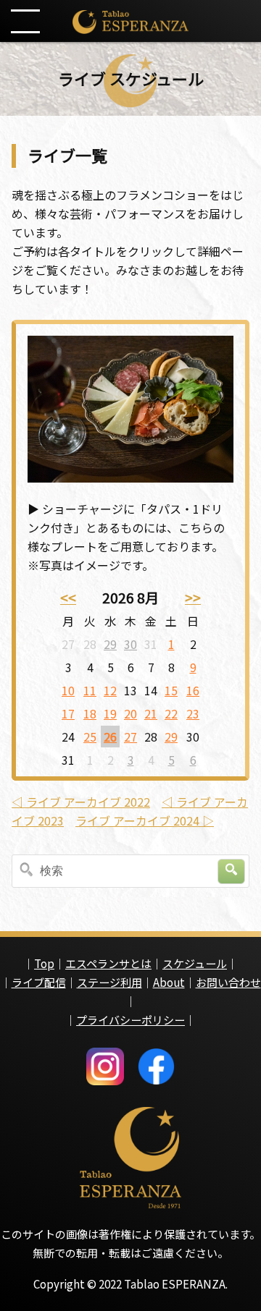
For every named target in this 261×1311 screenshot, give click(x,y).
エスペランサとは (108, 963)
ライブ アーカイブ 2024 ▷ (144, 820)
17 (68, 713)
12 (110, 690)
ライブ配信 (39, 982)
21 (150, 713)
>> (193, 597)
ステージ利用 (109, 982)
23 (192, 713)
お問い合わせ (228, 982)
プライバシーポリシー (130, 1019)
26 (110, 736)
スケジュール (194, 963)
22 (171, 713)
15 (171, 690)
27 (130, 736)
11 (89, 690)
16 (192, 690)
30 (130, 644)
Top (44, 963)
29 (110, 644)
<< (68, 597)
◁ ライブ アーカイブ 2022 (81, 801)
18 (89, 713)
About (169, 982)
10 (68, 690)
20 (130, 713)
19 (110, 713)
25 (89, 736)
